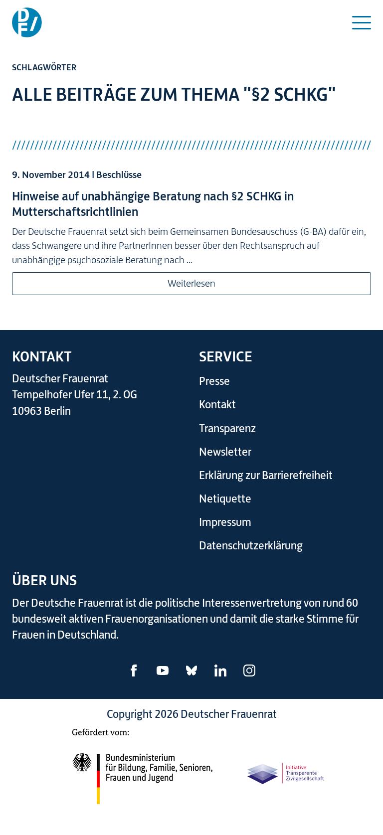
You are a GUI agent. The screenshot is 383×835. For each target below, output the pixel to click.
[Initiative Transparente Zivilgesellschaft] (286, 771)
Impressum (225, 522)
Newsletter (225, 452)
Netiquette (225, 498)
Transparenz (227, 428)
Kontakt (217, 404)
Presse (214, 381)
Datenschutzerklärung (251, 545)
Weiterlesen (191, 283)
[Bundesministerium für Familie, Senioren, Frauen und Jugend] (142, 771)
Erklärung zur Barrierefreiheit (266, 475)
